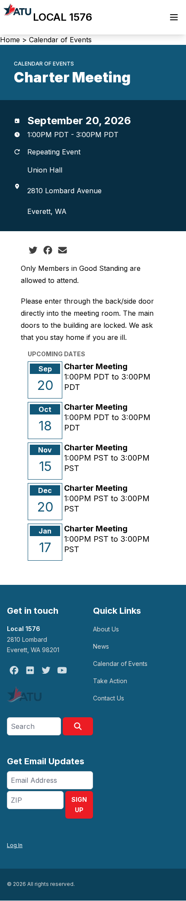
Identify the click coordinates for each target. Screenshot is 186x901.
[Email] (62, 250)
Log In (14, 845)
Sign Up (79, 804)
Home (10, 39)
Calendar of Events (60, 39)
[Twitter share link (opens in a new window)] (33, 250)
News (101, 646)
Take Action (110, 680)
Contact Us (108, 698)
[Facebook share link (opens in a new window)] (47, 250)
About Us (106, 629)
